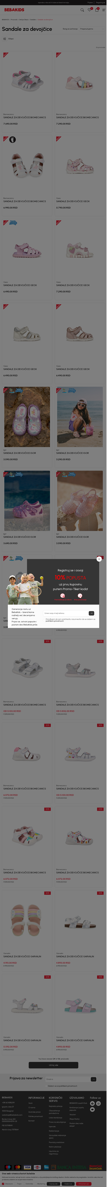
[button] (99, 559)
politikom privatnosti (55, 621)
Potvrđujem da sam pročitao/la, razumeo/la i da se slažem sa (70, 620)
